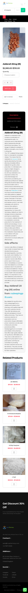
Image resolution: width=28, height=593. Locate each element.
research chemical (15, 103)
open (22, 30)
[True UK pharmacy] (8, 3)
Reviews (13, 127)
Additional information (14, 121)
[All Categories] (4, 16)
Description (14, 115)
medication (14, 190)
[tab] (14, 115)
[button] (11, 82)
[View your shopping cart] (24, 4)
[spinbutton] (8, 82)
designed (15, 159)
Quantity (6, 71)
